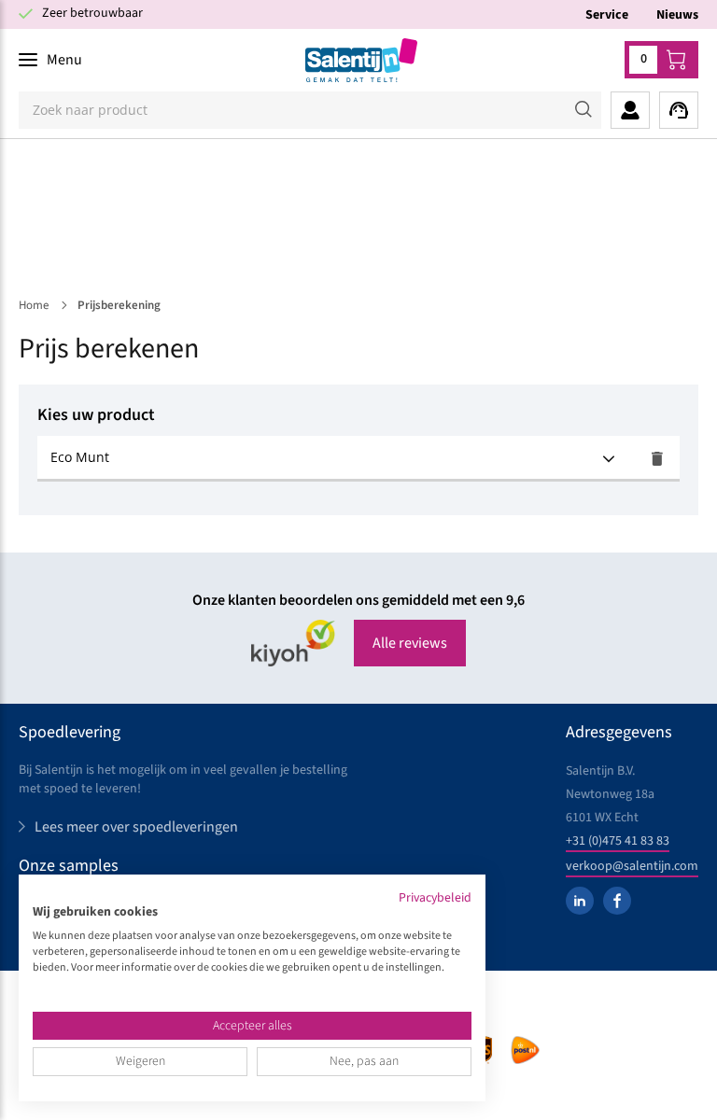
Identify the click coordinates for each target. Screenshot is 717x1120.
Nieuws (677, 15)
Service (606, 15)
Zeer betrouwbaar (92, 13)
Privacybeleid (435, 898)
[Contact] (678, 110)
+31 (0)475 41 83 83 (617, 841)
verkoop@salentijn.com (632, 866)
